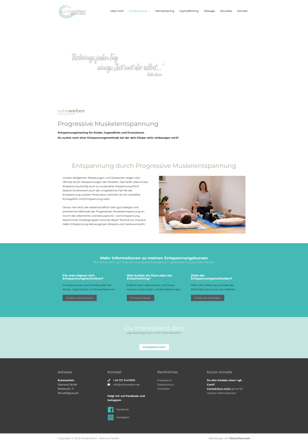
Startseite (163, 388)
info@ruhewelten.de (126, 384)
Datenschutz (165, 384)
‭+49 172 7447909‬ (124, 380)
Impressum (164, 380)
